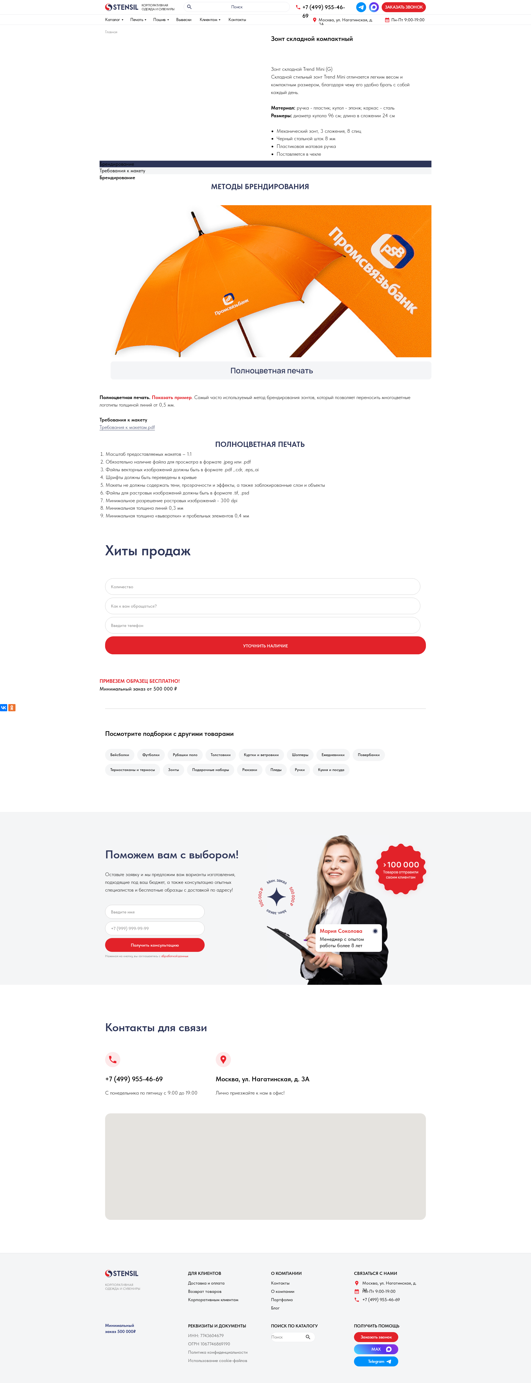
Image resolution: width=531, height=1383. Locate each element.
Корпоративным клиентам (213, 1299)
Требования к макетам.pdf (127, 427)
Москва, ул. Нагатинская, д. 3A (346, 22)
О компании (282, 1291)
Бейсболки (119, 754)
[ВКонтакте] (3, 707)
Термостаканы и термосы (132, 769)
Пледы (276, 769)
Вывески (183, 19)
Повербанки (369, 754)
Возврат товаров (205, 1291)
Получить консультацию (155, 945)
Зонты (173, 769)
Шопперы (300, 754)
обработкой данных (175, 956)
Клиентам (208, 19)
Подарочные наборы (210, 769)
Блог (275, 1308)
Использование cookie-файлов (217, 1360)
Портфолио (282, 1299)
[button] (404, 7)
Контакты (237, 19)
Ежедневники (333, 754)
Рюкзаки (249, 769)
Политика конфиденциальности (218, 1352)
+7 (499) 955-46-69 (134, 1079)
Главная (111, 32)
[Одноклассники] (11, 707)
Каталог (112, 19)
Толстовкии (221, 754)
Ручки (300, 769)
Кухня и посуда (331, 769)
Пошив (159, 19)
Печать (136, 19)
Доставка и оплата (206, 1283)
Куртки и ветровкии (261, 754)
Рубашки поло (185, 754)
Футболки (151, 754)
